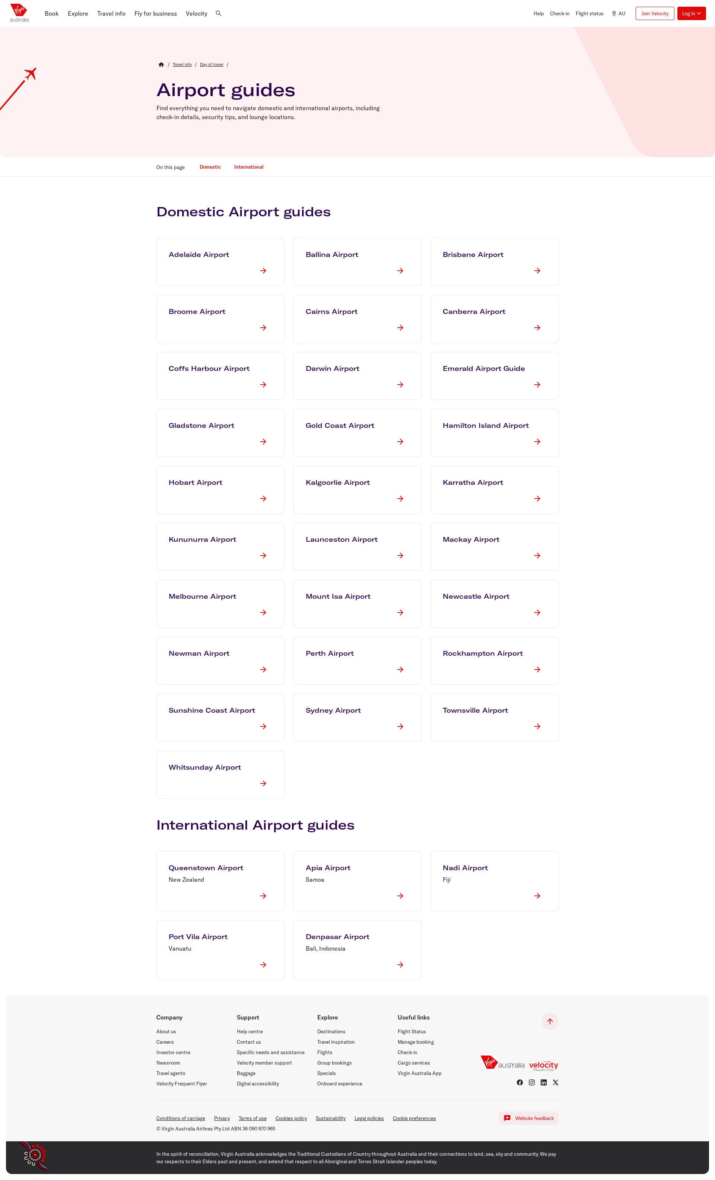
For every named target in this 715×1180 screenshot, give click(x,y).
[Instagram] (532, 1082)
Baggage (246, 1073)
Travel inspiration (336, 1042)
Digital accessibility (258, 1084)
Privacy (222, 1118)
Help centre (250, 1031)
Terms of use (253, 1118)
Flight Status (412, 1031)
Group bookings (334, 1063)
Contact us (249, 1042)
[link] (182, 64)
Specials (326, 1073)
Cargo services (414, 1063)
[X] (556, 1082)
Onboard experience (339, 1084)
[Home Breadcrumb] (161, 64)
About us (166, 1031)
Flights (325, 1052)
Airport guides (225, 89)
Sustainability (331, 1118)
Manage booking (416, 1042)
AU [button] (622, 13)
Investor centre (173, 1052)
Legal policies (369, 1118)
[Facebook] (520, 1082)
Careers (165, 1042)
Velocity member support (264, 1063)
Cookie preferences (414, 1118)
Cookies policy (291, 1118)
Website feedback (534, 1118)
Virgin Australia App (420, 1073)
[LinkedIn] (544, 1082)
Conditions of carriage (180, 1118)
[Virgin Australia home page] (19, 13)
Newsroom (168, 1063)
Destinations (331, 1031)
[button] (52, 13)
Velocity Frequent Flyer (181, 1084)
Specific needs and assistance (271, 1052)
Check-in (407, 1052)
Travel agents (170, 1073)
